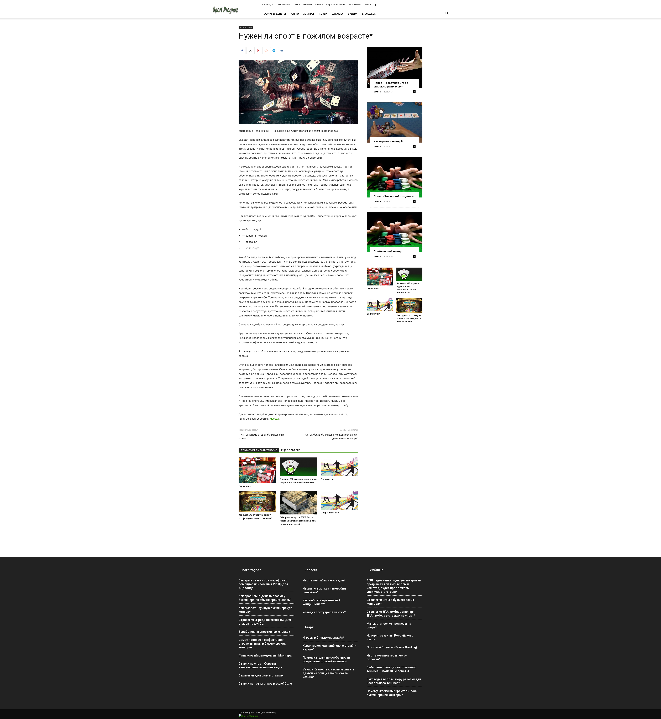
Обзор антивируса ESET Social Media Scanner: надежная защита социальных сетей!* (298, 520)
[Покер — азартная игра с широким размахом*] (394, 67)
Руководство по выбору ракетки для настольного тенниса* (394, 681)
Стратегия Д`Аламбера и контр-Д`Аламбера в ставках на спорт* (391, 613)
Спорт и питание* (330, 512)
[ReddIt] (265, 50)
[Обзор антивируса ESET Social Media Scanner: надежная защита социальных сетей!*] (298, 502)
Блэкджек (368, 13)
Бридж (352, 13)
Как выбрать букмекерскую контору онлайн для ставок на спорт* (331, 436)
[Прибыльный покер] (394, 232)
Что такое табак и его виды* (324, 580)
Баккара (337, 13)
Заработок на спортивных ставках (264, 631)
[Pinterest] (257, 50)
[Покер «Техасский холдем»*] (394, 177)
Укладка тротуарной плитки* (324, 612)
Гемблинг (307, 4)
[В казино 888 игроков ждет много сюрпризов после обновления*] (298, 466)
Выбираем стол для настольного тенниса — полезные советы (391, 669)
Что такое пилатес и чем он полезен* (387, 657)
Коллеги (319, 4)
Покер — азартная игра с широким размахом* (391, 84)
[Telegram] (273, 50)
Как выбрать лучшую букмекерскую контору (265, 609)
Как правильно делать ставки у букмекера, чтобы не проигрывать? (265, 598)
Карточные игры (302, 13)
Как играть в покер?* (388, 141)
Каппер (377, 91)
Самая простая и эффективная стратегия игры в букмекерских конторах (262, 643)
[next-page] (246, 531)
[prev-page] (241, 531)
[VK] (281, 50)
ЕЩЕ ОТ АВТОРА (290, 450)
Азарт (297, 4)
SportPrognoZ (268, 4)
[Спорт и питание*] (339, 500)
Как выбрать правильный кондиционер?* (321, 602)
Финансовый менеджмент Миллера (265, 655)
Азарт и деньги (275, 13)
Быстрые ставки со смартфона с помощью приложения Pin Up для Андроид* (263, 584)
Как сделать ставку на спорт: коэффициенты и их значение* (409, 318)
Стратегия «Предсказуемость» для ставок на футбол (265, 621)
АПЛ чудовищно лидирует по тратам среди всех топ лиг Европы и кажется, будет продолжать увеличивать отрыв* (394, 586)
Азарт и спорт (371, 4)
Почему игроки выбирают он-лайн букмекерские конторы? (392, 693)
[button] (447, 13)
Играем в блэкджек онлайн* (323, 637)
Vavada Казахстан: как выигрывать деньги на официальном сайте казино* (329, 673)
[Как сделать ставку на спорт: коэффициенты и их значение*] (257, 501)
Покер (323, 13)
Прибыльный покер (388, 251)
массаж (274, 418)
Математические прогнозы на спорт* (389, 625)
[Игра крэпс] (257, 470)
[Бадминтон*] (339, 466)
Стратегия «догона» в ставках (261, 675)
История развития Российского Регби (390, 637)
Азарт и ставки (354, 4)
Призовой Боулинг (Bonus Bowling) (392, 647)
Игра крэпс (245, 486)
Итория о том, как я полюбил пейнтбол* (324, 590)
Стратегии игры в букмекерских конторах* (390, 601)
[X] (249, 50)
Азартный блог (284, 4)
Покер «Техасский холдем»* (394, 196)
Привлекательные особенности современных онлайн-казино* (326, 659)
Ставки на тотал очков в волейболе (265, 683)
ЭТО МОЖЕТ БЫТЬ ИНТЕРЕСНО (259, 450)
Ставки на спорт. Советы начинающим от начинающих (260, 665)
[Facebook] (242, 50)
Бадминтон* (327, 479)
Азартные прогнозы (335, 4)
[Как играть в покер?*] (394, 122)
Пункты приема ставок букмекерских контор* (261, 436)
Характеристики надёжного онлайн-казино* (329, 647)
